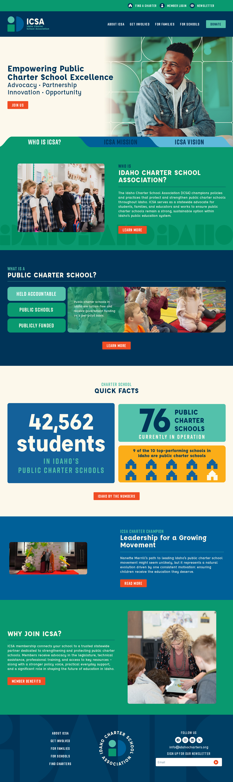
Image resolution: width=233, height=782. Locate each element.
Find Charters (60, 763)
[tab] (44, 142)
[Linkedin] (192, 740)
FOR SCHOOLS (190, 24)
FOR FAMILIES (165, 24)
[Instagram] (185, 740)
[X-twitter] (199, 740)
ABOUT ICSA (116, 24)
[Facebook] (178, 740)
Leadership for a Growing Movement (163, 541)
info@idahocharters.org (188, 747)
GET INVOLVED (140, 24)
